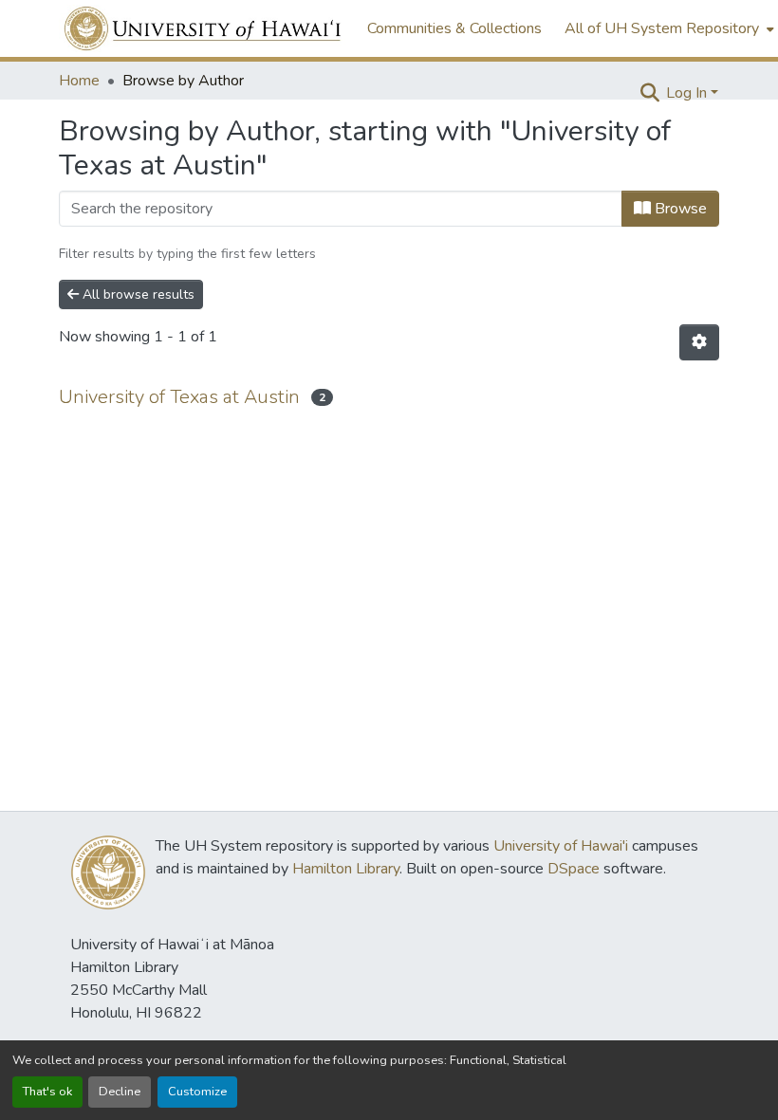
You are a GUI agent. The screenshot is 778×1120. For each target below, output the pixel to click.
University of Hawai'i (560, 845)
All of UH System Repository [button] (662, 28)
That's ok (47, 1091)
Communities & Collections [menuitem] (454, 28)
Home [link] (79, 80)
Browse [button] (679, 208)
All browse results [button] (136, 294)
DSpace (573, 868)
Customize (197, 1091)
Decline (119, 1091)
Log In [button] (688, 93)
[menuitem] (667, 28)
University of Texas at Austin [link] (179, 397)
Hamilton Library (345, 868)
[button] (203, 28)
